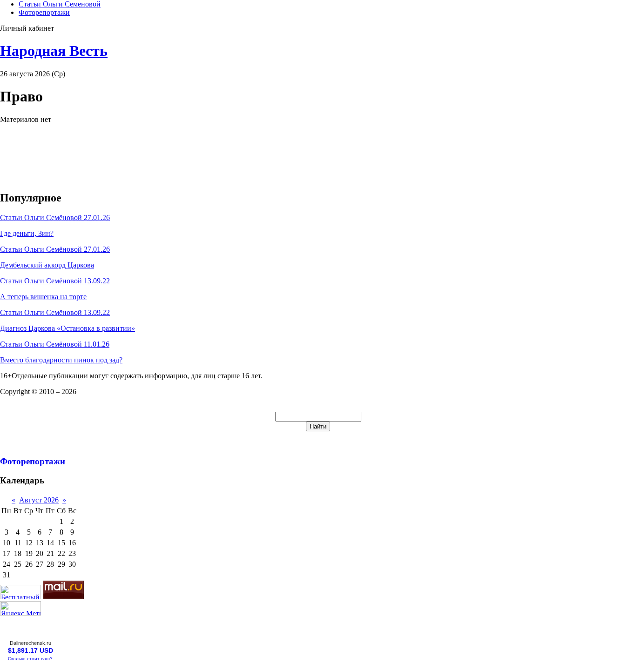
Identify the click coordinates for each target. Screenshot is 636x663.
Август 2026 (39, 500)
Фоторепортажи (44, 12)
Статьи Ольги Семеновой (60, 4)
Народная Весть (54, 50)
